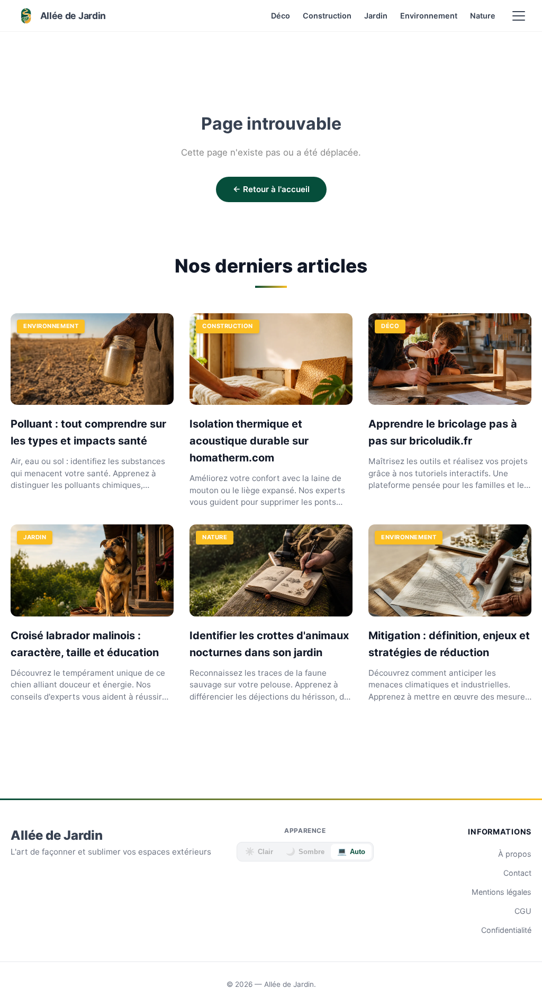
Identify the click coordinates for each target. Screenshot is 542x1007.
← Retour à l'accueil (271, 189)
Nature (482, 15)
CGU (522, 910)
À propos (514, 853)
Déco (280, 15)
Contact (517, 872)
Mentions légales (501, 891)
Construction (327, 15)
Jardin (375, 15)
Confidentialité (506, 930)
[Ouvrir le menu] (518, 16)
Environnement (428, 15)
